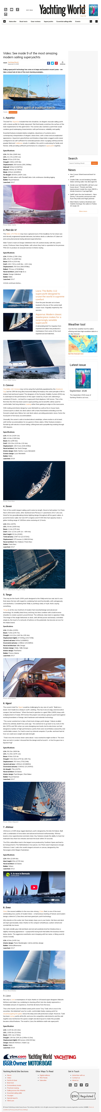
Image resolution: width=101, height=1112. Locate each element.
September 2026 (78, 390)
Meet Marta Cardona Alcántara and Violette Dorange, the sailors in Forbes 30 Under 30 (83, 204)
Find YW (83, 16)
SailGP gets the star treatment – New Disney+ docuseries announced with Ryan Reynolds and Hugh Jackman (83, 196)
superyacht (50, 146)
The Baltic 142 (11, 389)
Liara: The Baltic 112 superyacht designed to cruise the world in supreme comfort (50, 295)
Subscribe (83, 7)
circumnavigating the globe (12, 1014)
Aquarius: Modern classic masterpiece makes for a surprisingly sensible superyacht (49, 318)
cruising (28, 404)
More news (83, 211)
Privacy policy (14, 1109)
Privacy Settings (23, 1109)
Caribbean (18, 143)
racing (12, 1016)
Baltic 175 (13, 234)
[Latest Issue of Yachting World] (93, 10)
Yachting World (13, 62)
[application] (34, 92)
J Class (41, 911)
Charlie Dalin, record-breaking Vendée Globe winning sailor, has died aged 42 (83, 181)
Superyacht (13, 112)
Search (94, 163)
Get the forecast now (75, 354)
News (72, 170)
